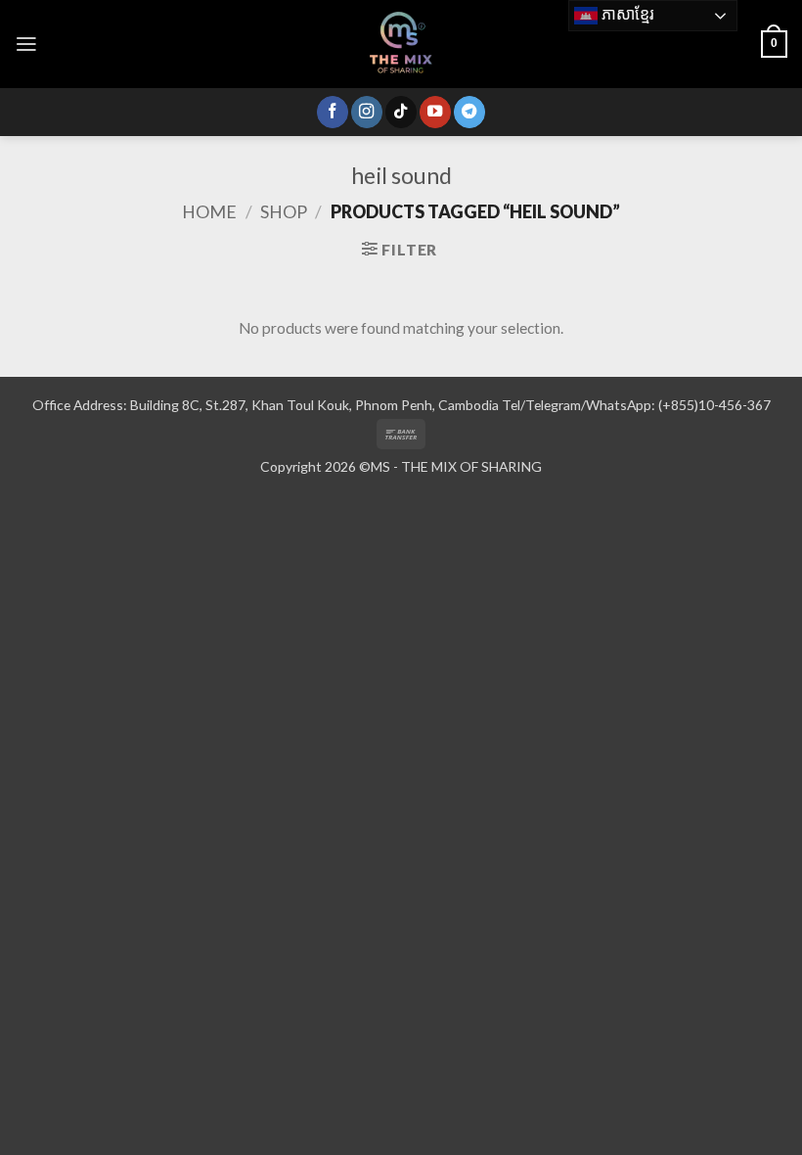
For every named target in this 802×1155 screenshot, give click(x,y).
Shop (283, 211)
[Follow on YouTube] (435, 112)
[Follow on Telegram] (469, 112)
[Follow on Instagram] (366, 112)
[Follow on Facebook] (332, 112)
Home (209, 211)
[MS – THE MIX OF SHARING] (401, 44)
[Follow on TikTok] (401, 112)
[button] (26, 44)
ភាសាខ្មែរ (626, 14)
